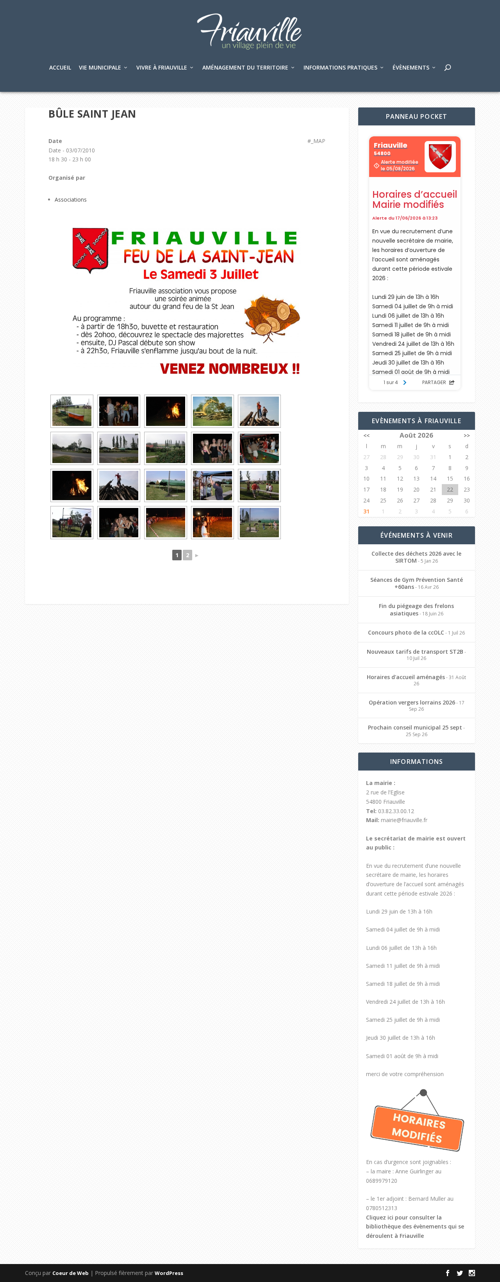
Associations (71, 199)
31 (366, 511)
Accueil (60, 67)
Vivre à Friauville (161, 67)
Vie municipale (100, 67)
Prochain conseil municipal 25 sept (415, 727)
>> (467, 435)
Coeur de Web (70, 1273)
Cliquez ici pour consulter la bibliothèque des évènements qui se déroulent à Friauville (415, 1227)
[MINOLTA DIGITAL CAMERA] (71, 411)
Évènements (411, 67)
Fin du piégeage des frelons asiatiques (416, 609)
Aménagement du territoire (245, 67)
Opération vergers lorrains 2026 (412, 702)
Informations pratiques (340, 67)
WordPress (169, 1273)
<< (366, 435)
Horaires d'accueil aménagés (406, 677)
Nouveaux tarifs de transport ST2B (415, 651)
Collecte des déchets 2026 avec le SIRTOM (416, 557)
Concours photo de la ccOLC (406, 632)
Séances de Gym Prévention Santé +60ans (416, 583)
